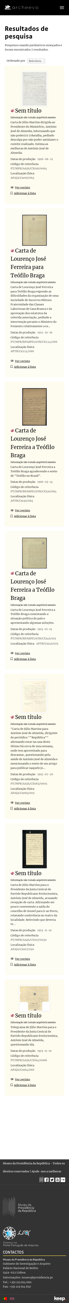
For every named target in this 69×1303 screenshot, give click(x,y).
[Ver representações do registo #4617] (34, 406)
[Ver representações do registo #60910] (34, 696)
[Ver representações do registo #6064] (34, 553)
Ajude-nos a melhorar (46, 1171)
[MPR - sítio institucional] (41, 1179)
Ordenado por (16, 60)
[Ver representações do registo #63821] (34, 88)
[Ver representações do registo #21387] (34, 230)
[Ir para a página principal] (19, 7)
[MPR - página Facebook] (47, 1179)
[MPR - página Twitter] (52, 1179)
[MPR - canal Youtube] (58, 1179)
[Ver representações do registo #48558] (34, 849)
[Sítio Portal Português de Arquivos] (21, 1236)
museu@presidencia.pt (37, 1277)
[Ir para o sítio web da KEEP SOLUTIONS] (60, 1298)
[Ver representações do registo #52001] (34, 998)
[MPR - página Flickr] (63, 1179)
